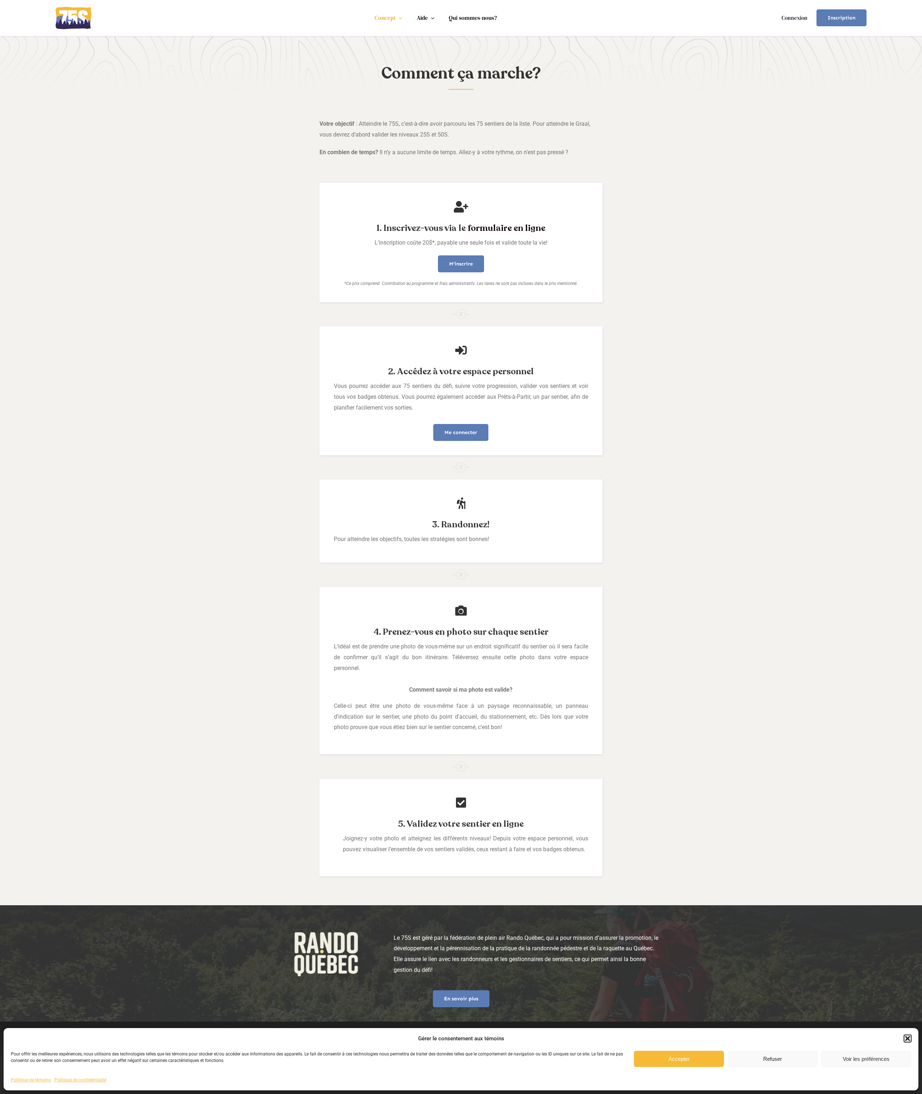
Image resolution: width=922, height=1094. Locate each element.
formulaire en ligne (506, 228)
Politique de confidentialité (80, 1079)
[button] (907, 1038)
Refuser (772, 1059)
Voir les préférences (866, 1059)
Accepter (679, 1059)
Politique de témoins (31, 1079)
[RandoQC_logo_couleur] (73, 9)
